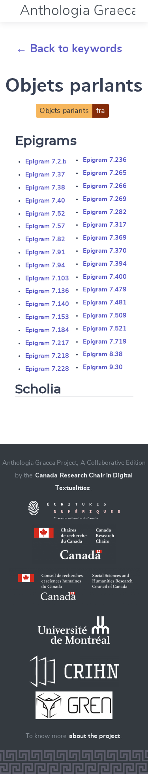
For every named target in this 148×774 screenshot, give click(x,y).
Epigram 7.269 (105, 199)
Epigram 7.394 (105, 264)
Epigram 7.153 (47, 317)
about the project (94, 736)
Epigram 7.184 (47, 330)
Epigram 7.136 (47, 291)
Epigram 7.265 (105, 173)
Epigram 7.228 (47, 369)
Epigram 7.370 (105, 251)
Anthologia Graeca (79, 11)
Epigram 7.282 (105, 212)
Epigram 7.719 (105, 341)
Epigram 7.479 (105, 289)
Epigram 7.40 (45, 200)
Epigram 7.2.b (46, 161)
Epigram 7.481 (105, 302)
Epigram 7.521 (105, 328)
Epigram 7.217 (47, 343)
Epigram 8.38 (103, 354)
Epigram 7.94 (45, 265)
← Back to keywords (69, 48)
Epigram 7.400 (105, 277)
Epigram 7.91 (45, 252)
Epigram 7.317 (105, 225)
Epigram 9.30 (103, 367)
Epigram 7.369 (105, 238)
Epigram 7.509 (105, 315)
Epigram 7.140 (47, 304)
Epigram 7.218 (47, 356)
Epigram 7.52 (45, 213)
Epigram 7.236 (105, 160)
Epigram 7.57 (45, 226)
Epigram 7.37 (45, 174)
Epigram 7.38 (45, 187)
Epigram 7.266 (105, 186)
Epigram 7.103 (47, 278)
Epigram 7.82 (45, 239)
